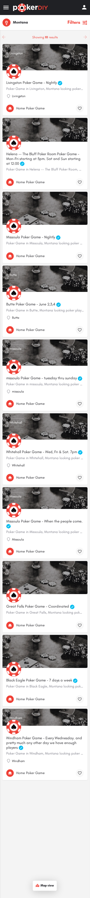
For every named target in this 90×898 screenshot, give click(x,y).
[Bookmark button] (80, 108)
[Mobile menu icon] (6, 8)
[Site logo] (31, 8)
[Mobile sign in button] (84, 7)
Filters (74, 22)
